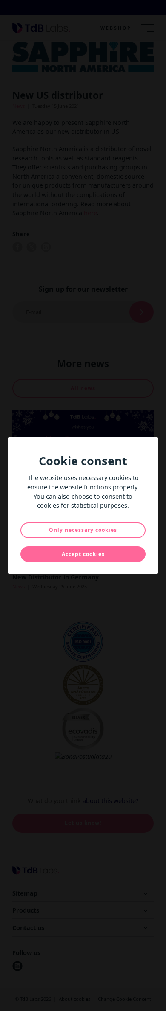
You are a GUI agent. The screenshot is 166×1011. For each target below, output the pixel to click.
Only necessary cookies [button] (83, 530)
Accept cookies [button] (83, 554)
